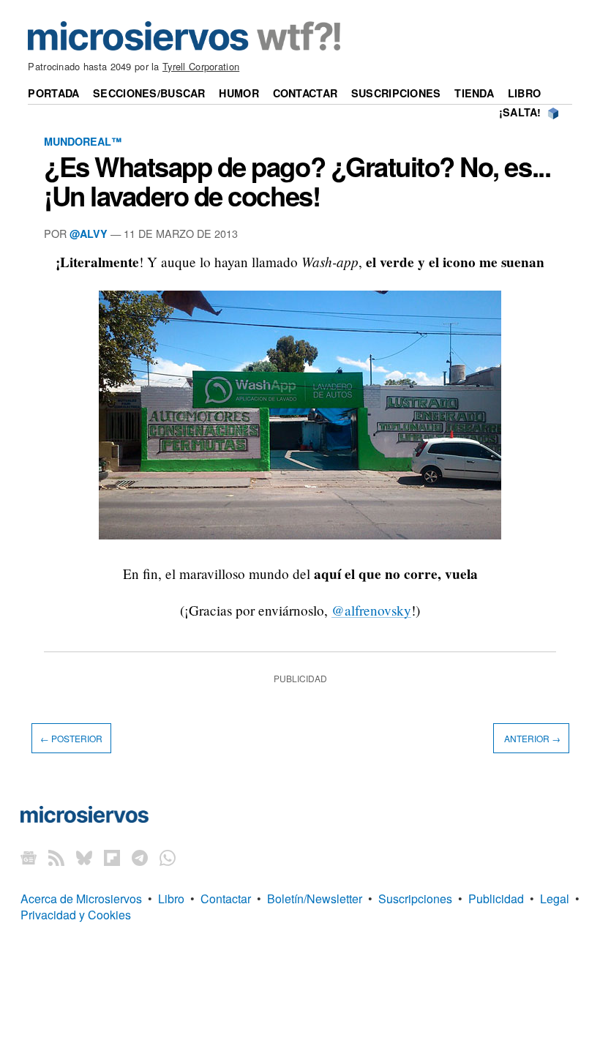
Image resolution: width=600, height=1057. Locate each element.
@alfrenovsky (371, 610)
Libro (524, 93)
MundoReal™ (82, 141)
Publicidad (496, 898)
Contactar (305, 93)
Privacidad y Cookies (75, 914)
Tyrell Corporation (200, 66)
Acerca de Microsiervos (81, 898)
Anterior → (531, 738)
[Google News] (28, 857)
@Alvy (89, 233)
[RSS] (56, 857)
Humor (238, 93)
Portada (53, 93)
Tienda (474, 93)
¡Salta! (520, 112)
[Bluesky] (84, 857)
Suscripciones (396, 93)
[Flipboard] (112, 857)
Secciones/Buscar (149, 93)
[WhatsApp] (168, 857)
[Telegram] (140, 857)
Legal (554, 898)
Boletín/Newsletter (314, 898)
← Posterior (71, 738)
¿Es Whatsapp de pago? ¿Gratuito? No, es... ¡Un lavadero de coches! (297, 180)
